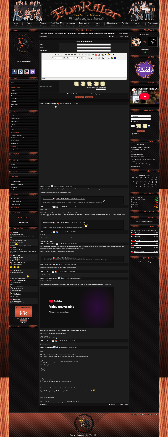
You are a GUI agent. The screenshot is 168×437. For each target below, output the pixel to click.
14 (148, 183)
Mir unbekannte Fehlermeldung (140, 163)
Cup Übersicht (15, 199)
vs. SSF (135, 204)
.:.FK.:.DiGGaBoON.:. (19, 240)
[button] (55, 54)
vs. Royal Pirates (138, 197)
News (12, 82)
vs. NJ (135, 202)
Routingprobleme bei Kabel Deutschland (143, 159)
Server (13, 164)
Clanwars (13, 127)
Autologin (135, 121)
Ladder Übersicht (16, 201)
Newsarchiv (14, 85)
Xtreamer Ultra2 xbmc (137, 156)
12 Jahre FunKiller (112, 33)
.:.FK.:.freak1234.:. (18, 286)
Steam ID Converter (17, 184)
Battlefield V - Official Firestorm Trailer (70, 33)
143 (126, 36)
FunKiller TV (14, 143)
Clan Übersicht (15, 204)
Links (12, 179)
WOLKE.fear (16, 255)
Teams (13, 124)
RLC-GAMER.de (54, 267)
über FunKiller (15, 140)
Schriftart (67, 58)
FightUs (13, 129)
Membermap (14, 121)
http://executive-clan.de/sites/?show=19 (73, 330)
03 (132, 181)
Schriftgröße (79, 58)
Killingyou (16, 293)
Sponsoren (14, 187)
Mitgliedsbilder (15, 118)
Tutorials (13, 96)
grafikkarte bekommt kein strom (140, 147)
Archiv (23, 322)
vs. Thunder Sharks (139, 199)
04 (136, 181)
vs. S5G (135, 206)
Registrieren (135, 133)
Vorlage (54, 58)
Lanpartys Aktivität (16, 149)
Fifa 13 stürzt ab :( (136, 152)
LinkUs (13, 190)
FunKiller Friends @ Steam (19, 138)
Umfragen (14, 93)
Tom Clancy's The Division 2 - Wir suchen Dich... (41, 33)
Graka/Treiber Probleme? (138, 149)
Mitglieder (14, 116)
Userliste (13, 101)
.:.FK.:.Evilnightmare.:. (20, 280)
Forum (13, 90)
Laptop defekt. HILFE (137, 145)
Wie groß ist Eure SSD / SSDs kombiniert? (143, 230)
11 (136, 183)
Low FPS (133, 161)
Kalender (13, 98)
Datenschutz (15, 107)
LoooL (15, 247)
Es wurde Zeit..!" (136, 166)
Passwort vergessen (138, 135)
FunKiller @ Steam (16, 135)
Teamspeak (14, 167)
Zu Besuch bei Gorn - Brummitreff (94, 33)
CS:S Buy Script (15, 181)
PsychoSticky (17, 270)
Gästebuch (14, 104)
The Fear (15, 232)
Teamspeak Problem (137, 154)
